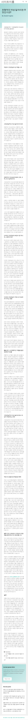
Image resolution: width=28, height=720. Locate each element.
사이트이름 (7, 1)
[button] (23, 1)
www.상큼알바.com (15, 576)
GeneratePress (21, 717)
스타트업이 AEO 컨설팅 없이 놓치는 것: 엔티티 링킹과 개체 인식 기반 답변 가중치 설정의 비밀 (13, 697)
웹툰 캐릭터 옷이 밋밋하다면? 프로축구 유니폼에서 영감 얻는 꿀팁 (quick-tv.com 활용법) (13, 704)
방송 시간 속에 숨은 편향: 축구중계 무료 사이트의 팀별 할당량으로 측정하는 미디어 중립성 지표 (14, 691)
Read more (7, 679)
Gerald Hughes (8, 16)
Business (8, 652)
